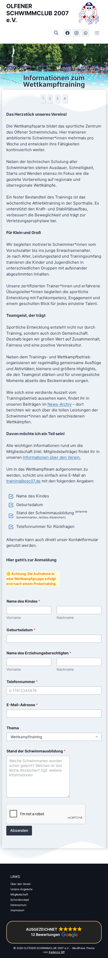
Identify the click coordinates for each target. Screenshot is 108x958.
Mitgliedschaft (19, 894)
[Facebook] (67, 33)
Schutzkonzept (19, 899)
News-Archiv (59, 404)
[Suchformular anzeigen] (56, 33)
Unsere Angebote (21, 889)
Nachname (65, 617)
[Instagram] (76, 33)
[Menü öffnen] (97, 33)
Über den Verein (20, 883)
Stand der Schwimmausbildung (36, 751)
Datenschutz (18, 904)
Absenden (19, 830)
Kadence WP (57, 952)
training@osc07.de (23, 480)
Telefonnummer (22, 681)
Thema (13, 728)
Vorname (14, 617)
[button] (54, 932)
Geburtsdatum (21, 630)
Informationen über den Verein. (52, 457)
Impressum (17, 910)
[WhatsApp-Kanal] (85, 33)
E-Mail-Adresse (22, 704)
